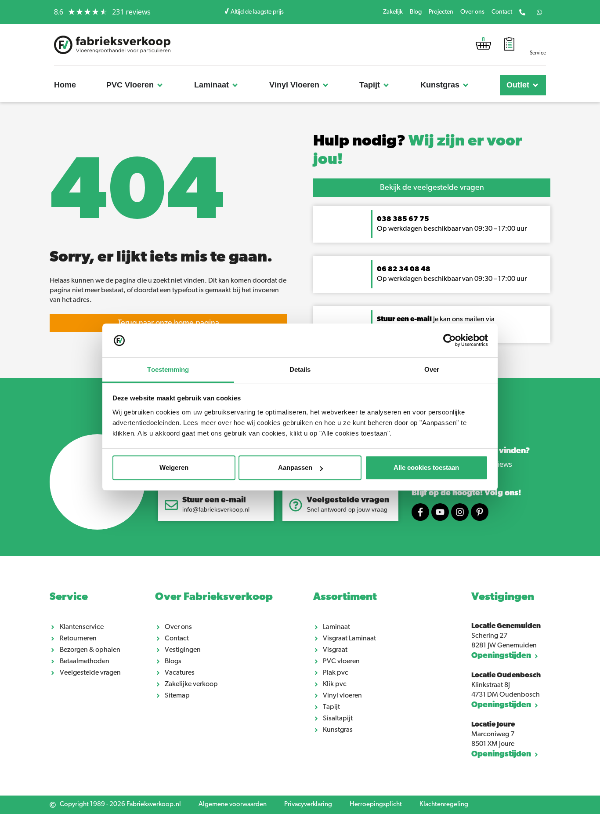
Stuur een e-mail (214, 501)
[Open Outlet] (535, 85)
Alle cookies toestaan (426, 468)
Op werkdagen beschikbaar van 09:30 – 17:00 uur (452, 279)
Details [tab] (300, 369)
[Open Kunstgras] (466, 85)
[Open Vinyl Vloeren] (325, 85)
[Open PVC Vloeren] (160, 85)
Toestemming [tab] (168, 369)
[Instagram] (460, 512)
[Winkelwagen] (483, 45)
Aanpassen (295, 468)
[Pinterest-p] (479, 512)
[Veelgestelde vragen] (295, 505)
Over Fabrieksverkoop (214, 597)
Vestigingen (502, 597)
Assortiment (345, 597)
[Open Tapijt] (386, 85)
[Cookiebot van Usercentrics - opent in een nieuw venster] (449, 340)
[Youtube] (440, 512)
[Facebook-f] (420, 512)
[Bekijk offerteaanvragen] (509, 45)
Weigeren (173, 468)
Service (69, 597)
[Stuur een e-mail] (171, 505)
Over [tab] (431, 369)
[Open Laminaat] (235, 85)
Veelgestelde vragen (348, 501)
